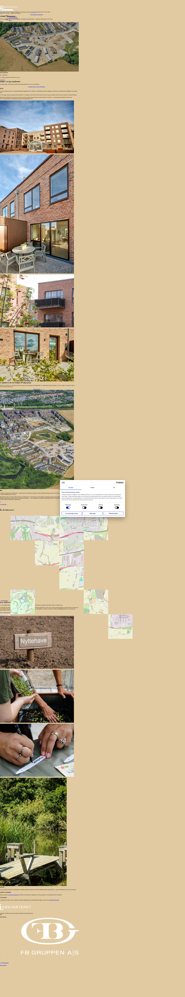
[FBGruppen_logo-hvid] (50, 955)
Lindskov (34, 12)
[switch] (84, 508)
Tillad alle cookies (113, 513)
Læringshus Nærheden (13, 894)
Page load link (3, 965)
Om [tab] (114, 487)
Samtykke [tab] (70, 487)
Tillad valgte (92, 513)
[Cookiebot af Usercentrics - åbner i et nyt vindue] (117, 483)
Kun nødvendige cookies (71, 513)
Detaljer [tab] (93, 487)
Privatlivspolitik (5, 962)
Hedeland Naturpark (54, 900)
